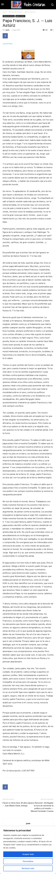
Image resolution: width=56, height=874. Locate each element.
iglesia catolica (30, 12)
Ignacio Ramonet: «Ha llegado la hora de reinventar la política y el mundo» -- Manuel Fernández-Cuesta (40, 807)
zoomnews (8, 43)
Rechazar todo (28, 868)
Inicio (5, 12)
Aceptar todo (28, 854)
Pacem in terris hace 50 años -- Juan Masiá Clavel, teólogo (15, 804)
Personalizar (28, 861)
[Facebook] (5, 35)
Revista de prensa (15, 12)
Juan (7, 30)
